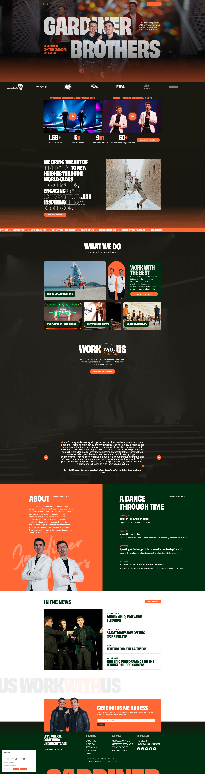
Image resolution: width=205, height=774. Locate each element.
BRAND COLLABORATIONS (121, 731)
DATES (88, 744)
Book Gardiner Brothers (154, 4)
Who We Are (56, 4)
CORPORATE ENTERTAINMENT (122, 734)
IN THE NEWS (90, 734)
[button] (72, 116)
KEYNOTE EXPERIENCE (120, 737)
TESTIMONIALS (91, 737)
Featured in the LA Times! (126, 638)
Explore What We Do (144, 294)
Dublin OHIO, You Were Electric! (124, 608)
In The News (75, 4)
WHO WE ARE (91, 731)
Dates (82, 4)
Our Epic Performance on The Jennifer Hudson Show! (130, 653)
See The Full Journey (176, 486)
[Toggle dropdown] (69, 4)
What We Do (64, 4)
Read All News (153, 592)
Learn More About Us (60, 486)
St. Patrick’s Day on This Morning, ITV (126, 624)
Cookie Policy (102, 749)
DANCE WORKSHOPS (119, 741)
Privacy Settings (113, 749)
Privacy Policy (91, 749)
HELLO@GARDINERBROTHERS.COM (148, 734)
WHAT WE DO (91, 741)
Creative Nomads (111, 751)
